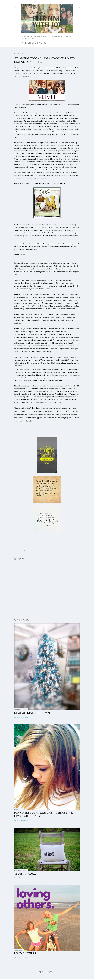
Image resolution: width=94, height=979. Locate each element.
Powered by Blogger (49, 972)
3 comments (23, 717)
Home (23, 43)
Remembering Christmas (32, 713)
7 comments (23, 878)
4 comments (23, 820)
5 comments (23, 957)
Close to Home (25, 873)
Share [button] (16, 551)
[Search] (78, 6)
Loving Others (25, 953)
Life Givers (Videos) (37, 43)
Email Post (23, 551)
